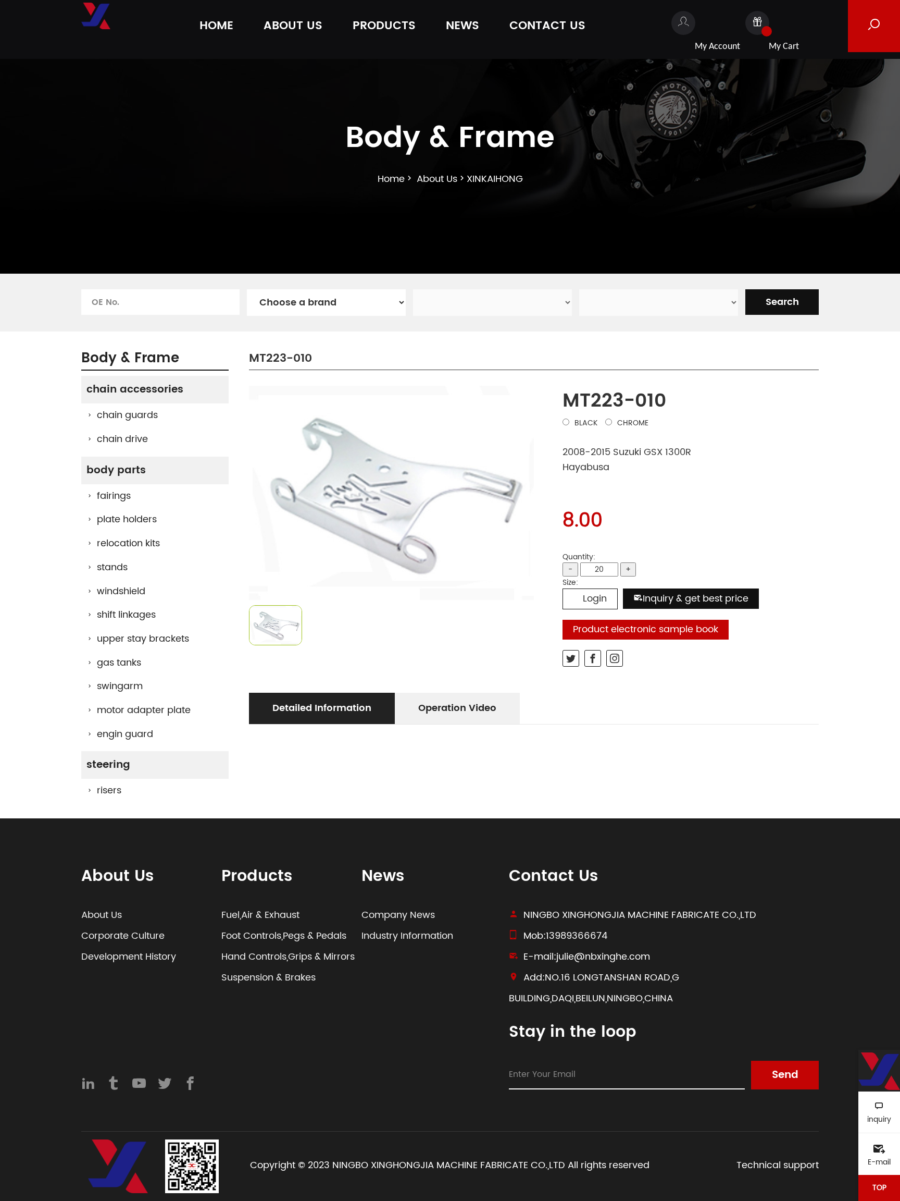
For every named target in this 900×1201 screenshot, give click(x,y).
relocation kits (128, 543)
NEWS (462, 25)
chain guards (127, 415)
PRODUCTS (384, 25)
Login (595, 598)
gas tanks (119, 662)
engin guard (125, 734)
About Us (437, 179)
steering (108, 765)
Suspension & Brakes (268, 977)
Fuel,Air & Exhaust (260, 915)
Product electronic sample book (645, 629)
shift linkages (126, 614)
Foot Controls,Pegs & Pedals (283, 935)
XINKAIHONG (495, 179)
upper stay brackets (143, 638)
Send (785, 1075)
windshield (121, 591)
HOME (216, 25)
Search (782, 302)
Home (391, 179)
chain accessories (134, 389)
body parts (116, 470)
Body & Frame (130, 358)
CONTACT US (547, 25)
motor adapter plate (144, 710)
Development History (128, 956)
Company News (398, 915)
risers (109, 790)
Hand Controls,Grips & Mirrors (288, 956)
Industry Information (407, 935)
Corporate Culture (123, 935)
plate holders (127, 519)
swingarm (120, 686)
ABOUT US (293, 25)
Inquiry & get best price (695, 598)
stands (112, 567)
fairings (114, 496)
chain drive (122, 439)
